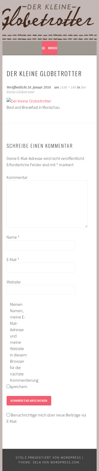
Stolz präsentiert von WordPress (48, 457)
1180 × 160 (68, 87)
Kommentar (15, 177)
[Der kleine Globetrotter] (29, 101)
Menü (52, 48)
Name (13, 237)
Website (14, 281)
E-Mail (13, 259)
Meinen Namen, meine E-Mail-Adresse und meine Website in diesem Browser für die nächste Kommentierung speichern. (18, 345)
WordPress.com (64, 462)
